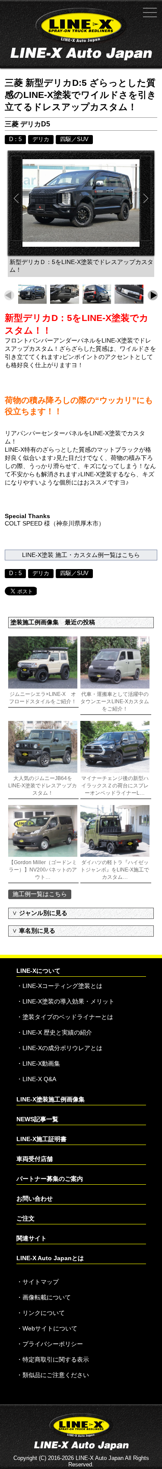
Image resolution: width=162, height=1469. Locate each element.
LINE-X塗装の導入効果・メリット (68, 1001)
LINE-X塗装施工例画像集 (50, 1099)
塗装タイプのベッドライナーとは (67, 1016)
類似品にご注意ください (55, 1374)
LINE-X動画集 (41, 1063)
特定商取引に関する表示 (55, 1359)
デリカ (40, 139)
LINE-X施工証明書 (41, 1139)
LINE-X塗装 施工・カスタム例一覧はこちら (81, 554)
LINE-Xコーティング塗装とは (62, 985)
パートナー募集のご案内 (49, 1178)
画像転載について (46, 1297)
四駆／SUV (74, 139)
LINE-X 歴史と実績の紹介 (57, 1032)
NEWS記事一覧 (37, 1119)
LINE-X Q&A (39, 1079)
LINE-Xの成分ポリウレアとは (62, 1047)
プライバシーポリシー (52, 1343)
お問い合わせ (34, 1198)
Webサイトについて (49, 1328)
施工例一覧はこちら (40, 894)
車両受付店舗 (34, 1158)
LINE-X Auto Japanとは (50, 1258)
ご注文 (25, 1218)
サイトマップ (40, 1281)
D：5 (15, 139)
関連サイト (31, 1238)
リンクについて (43, 1312)
